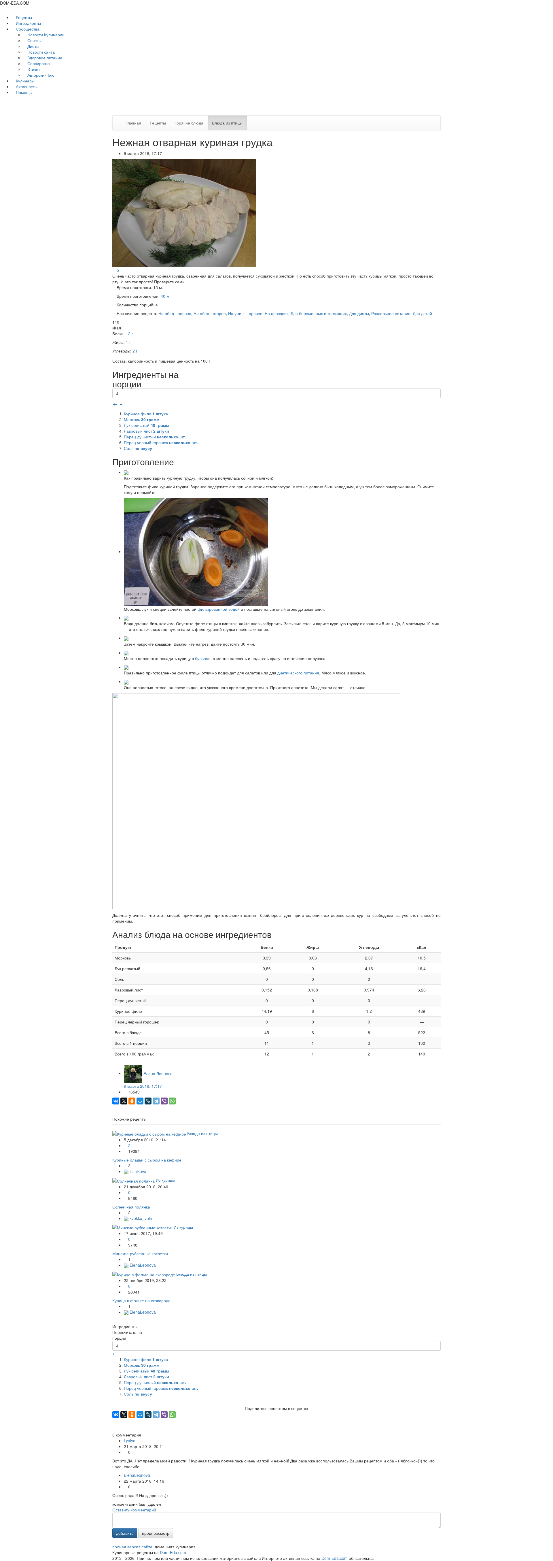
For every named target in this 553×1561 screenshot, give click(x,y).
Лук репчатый (146, 425)
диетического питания (298, 673)
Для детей (422, 313)
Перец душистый (155, 437)
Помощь (23, 92)
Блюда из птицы (227, 123)
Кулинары (25, 81)
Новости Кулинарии (45, 34)
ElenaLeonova (142, 1265)
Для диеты (359, 313)
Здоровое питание (44, 58)
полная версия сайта (132, 1546)
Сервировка (38, 63)
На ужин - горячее (245, 313)
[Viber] (164, 1101)
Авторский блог (41, 75)
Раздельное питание (390, 313)
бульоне (203, 658)
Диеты (32, 46)
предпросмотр (155, 1533)
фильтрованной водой (219, 609)
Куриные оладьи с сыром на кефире (146, 1160)
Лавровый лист (146, 431)
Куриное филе (146, 413)
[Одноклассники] (131, 1101)
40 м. (166, 296)
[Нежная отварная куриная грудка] (184, 212)
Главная (133, 123)
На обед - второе (210, 313)
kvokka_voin (140, 1218)
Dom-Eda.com (173, 1552)
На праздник (276, 313)
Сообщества (28, 29)
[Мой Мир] (140, 1101)
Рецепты (23, 17)
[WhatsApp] (172, 1101)
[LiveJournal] (148, 1101)
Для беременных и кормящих (319, 313)
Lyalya (129, 1440)
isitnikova (137, 1171)
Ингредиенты (28, 23)
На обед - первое (174, 313)
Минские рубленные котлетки (140, 1253)
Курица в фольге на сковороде (141, 1300)
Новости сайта (40, 52)
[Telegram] (156, 1101)
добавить (124, 1533)
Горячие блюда (189, 123)
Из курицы (165, 1180)
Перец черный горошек (161, 442)
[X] (123, 1101)
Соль (138, 448)
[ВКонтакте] (115, 1101)
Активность (26, 86)
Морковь (141, 419)
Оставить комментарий (134, 1510)
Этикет (33, 69)
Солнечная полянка (131, 1207)
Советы (33, 40)
